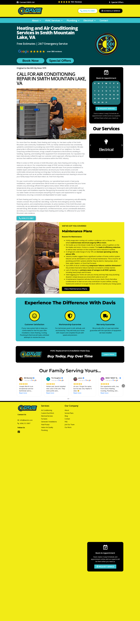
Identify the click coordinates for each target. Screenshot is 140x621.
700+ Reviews (76, 2)
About (35, 20)
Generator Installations (49, 422)
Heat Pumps (45, 424)
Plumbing (72, 20)
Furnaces (44, 419)
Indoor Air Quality (47, 427)
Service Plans (69, 413)
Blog (66, 416)
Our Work (68, 427)
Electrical (88, 20)
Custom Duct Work (47, 413)
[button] (106, 109)
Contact (104, 20)
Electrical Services (47, 416)
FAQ (66, 422)
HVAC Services (52, 20)
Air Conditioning (46, 410)
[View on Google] (21, 379)
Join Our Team (69, 424)
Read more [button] (23, 393)
